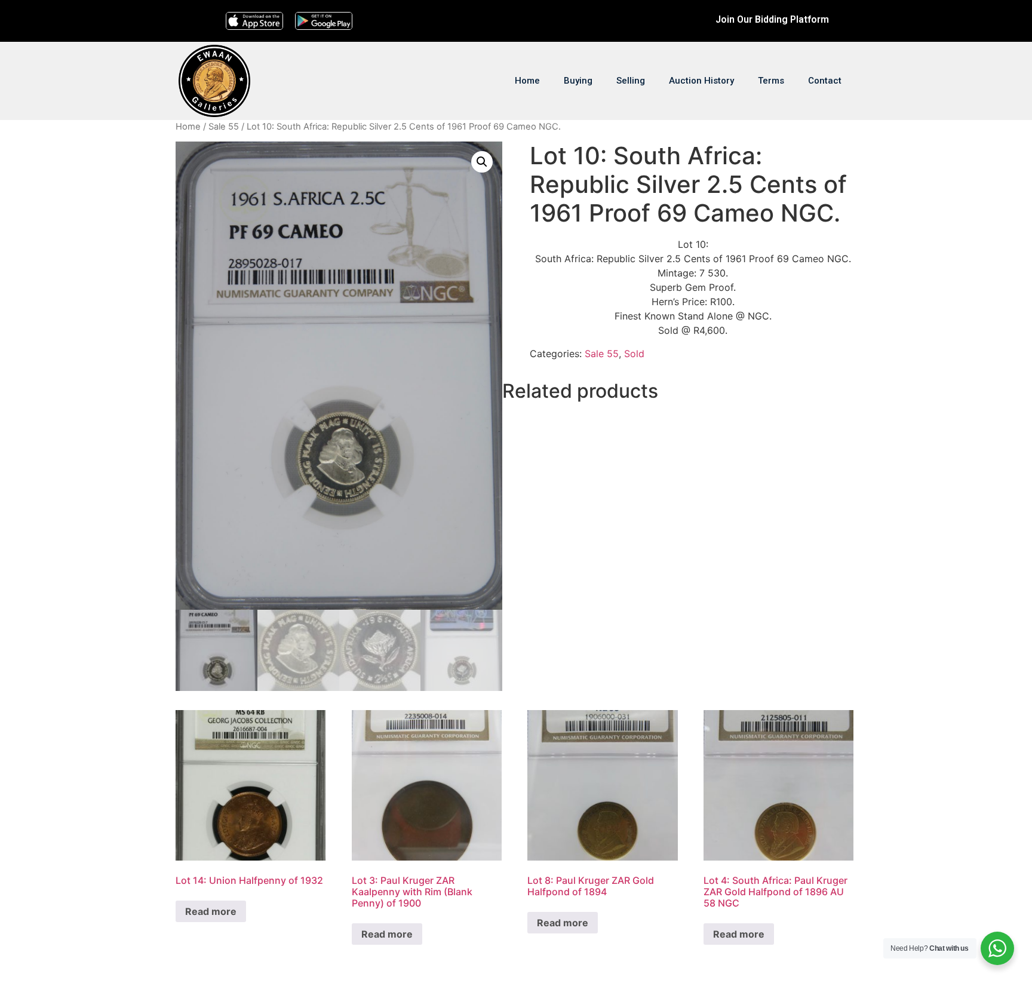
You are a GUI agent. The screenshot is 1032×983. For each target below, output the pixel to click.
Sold (634, 354)
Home (527, 80)
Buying (578, 80)
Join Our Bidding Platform (772, 19)
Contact (824, 80)
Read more (210, 911)
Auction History (701, 80)
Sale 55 (223, 126)
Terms (771, 80)
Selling (630, 80)
